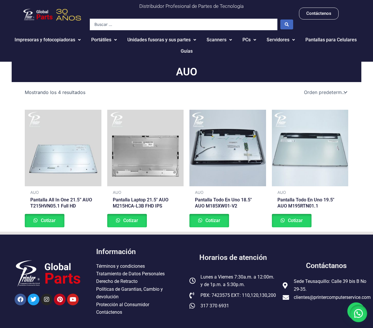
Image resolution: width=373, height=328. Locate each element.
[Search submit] (286, 24)
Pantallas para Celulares (331, 39)
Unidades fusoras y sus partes (159, 39)
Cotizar (48, 220)
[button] (358, 313)
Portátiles (101, 39)
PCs (246, 39)
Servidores (278, 39)
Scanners (216, 39)
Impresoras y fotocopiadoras (45, 39)
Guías (187, 51)
